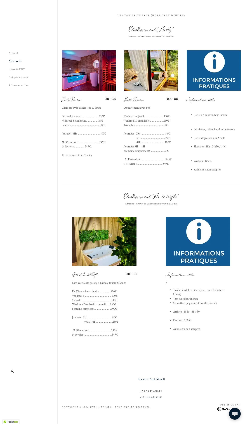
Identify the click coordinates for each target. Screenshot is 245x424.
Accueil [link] (13, 53)
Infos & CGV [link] (17, 69)
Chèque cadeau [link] (18, 77)
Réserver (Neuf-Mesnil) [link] (151, 379)
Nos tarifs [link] (15, 61)
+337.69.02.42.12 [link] (151, 397)
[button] (12, 371)
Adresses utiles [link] (18, 85)
